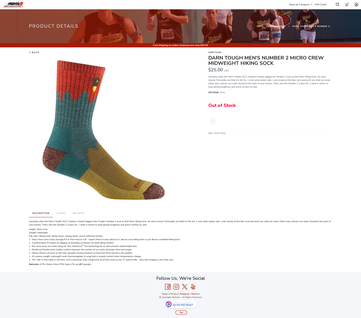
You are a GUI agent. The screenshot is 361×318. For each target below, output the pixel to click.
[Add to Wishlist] (213, 121)
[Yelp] (193, 287)
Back (35, 52)
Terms (164, 293)
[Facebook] (168, 287)
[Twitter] (184, 287)
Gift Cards (321, 4)
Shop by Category (299, 4)
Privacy (174, 293)
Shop (260, 26)
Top (181, 312)
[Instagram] (176, 287)
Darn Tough (278, 26)
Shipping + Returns (190, 293)
